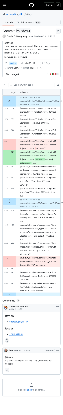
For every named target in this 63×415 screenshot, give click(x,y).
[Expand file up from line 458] (9, 203)
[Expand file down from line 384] (9, 199)
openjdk (11, 14)
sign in (28, 389)
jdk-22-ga (45, 63)
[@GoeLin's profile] (5, 350)
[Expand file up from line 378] (9, 101)
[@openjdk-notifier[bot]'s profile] (5, 308)
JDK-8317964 (16, 334)
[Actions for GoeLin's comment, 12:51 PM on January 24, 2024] (58, 350)
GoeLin (12, 350)
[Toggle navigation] (4, 4)
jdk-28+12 (30, 63)
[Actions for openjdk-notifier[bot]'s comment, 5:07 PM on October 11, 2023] (58, 306)
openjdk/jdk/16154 (18, 321)
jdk (21, 14)
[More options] (56, 92)
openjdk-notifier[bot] (19, 306)
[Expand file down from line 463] (9, 294)
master (13, 63)
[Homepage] (31, 4)
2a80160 (18, 68)
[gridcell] (31, 101)
